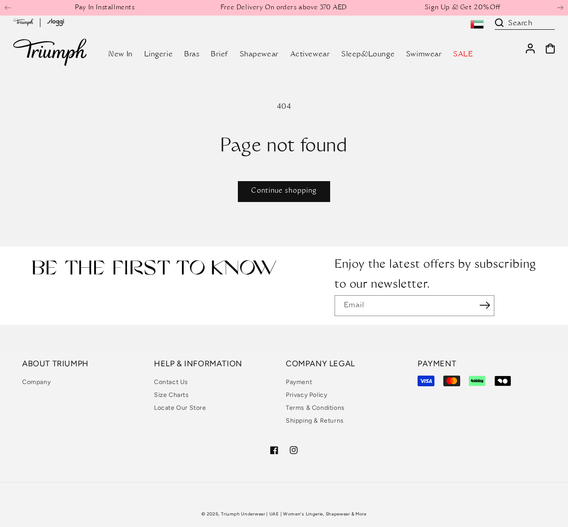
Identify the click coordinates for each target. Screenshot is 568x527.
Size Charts (171, 395)
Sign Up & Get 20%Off (463, 8)
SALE (463, 54)
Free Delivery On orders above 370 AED (284, 8)
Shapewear (259, 54)
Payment (299, 382)
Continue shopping (284, 191)
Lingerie (158, 54)
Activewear (310, 54)
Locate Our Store (180, 408)
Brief (219, 54)
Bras (191, 54)
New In (120, 54)
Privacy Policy (306, 395)
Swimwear (424, 54)
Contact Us (171, 382)
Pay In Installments (104, 8)
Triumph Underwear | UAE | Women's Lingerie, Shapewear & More (294, 514)
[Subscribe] (484, 305)
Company (36, 382)
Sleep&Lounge (367, 54)
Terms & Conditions (315, 408)
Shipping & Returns (315, 420)
